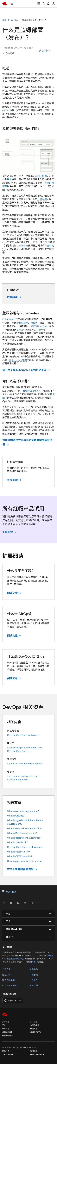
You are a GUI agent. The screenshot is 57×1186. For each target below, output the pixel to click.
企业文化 (6, 974)
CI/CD (5, 110)
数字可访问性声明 (37, 1054)
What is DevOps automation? (22, 833)
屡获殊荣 (33, 961)
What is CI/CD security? (19, 856)
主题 (4, 20)
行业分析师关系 (9, 985)
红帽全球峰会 (7, 1036)
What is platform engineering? (23, 811)
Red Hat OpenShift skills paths (23, 735)
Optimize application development (25, 763)
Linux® (20, 329)
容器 (46, 182)
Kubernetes (8, 319)
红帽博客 (33, 1029)
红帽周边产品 (35, 1032)
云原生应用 (41, 175)
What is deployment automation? (24, 837)
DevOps (14, 20)
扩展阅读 (12, 297)
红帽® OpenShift (31, 390)
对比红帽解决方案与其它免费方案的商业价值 (27, 442)
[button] (45, 50)
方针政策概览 (7, 1054)
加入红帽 (34, 985)
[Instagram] (32, 903)
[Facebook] (18, 903)
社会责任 (34, 980)
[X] (25, 903)
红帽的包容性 (7, 1032)
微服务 (33, 322)
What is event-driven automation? (25, 828)
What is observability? (18, 851)
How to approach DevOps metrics (24, 860)
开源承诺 (34, 974)
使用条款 (33, 1051)
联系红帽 (5, 1029)
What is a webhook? (17, 842)
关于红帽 (5, 1022)
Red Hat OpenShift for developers (25, 847)
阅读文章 (12, 593)
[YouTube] (11, 903)
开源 (38, 329)
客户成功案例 (8, 980)
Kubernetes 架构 (18, 360)
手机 (9, 179)
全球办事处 (34, 1025)
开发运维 (42, 199)
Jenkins (21, 245)
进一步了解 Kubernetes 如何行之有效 (24, 370)
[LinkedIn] (4, 903)
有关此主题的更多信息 (20, 869)
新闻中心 (34, 969)
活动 (4, 1025)
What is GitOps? (15, 815)
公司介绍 (6, 969)
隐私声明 (5, 1051)
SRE (32, 326)
